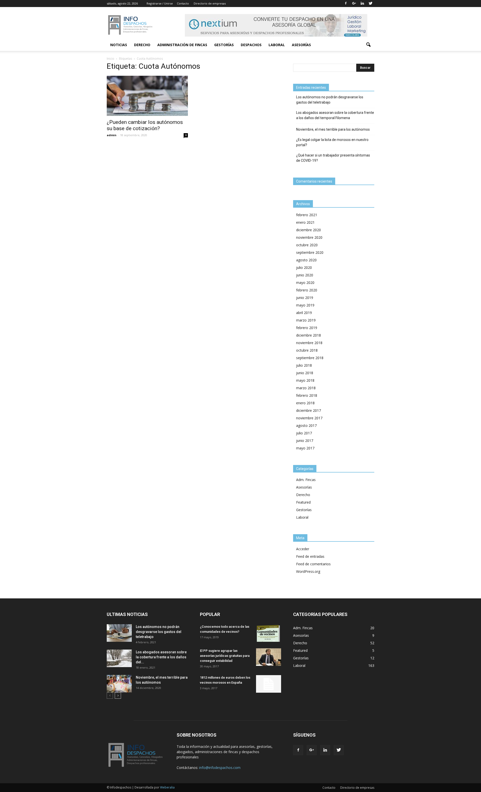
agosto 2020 (306, 260)
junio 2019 (304, 297)
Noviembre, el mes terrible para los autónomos (333, 129)
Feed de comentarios (313, 564)
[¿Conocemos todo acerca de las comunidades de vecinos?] (268, 633)
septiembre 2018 (309, 357)
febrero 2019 (306, 327)
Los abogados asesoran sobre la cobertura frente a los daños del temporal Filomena (335, 115)
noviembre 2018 (309, 342)
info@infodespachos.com (220, 767)
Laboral (277, 44)
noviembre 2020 (309, 237)
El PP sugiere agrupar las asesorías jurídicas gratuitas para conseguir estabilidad (225, 656)
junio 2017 (304, 440)
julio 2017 (304, 433)
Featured (303, 502)
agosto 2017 (306, 425)
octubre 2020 (307, 245)
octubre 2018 (307, 350)
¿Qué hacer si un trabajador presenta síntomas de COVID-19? (333, 158)
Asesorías (301, 44)
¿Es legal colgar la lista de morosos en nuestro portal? (332, 142)
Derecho (142, 44)
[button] (368, 45)
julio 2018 (304, 365)
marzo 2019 (306, 320)
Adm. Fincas (306, 479)
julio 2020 (304, 267)
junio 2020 (304, 275)
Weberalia (167, 787)
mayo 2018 (305, 380)
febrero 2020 (306, 290)
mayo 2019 (305, 305)
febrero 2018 (306, 395)
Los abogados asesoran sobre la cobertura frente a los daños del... (161, 657)
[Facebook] (345, 3)
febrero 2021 (306, 214)
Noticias (118, 44)
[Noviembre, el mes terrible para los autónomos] (119, 683)
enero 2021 (305, 222)
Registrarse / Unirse (160, 3)
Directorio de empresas (210, 3)
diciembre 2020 (308, 229)
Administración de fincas (182, 44)
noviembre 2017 (309, 418)
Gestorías (224, 44)
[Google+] (354, 3)
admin (111, 135)
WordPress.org (308, 571)
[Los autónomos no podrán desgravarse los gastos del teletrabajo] (119, 633)
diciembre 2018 (308, 335)
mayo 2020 (305, 282)
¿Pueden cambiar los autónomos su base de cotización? (145, 125)
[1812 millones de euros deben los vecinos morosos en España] (268, 684)
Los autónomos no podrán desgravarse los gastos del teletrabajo (329, 99)
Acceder (302, 548)
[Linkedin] (362, 3)
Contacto (183, 3)
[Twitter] (370, 3)
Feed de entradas (310, 556)
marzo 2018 (306, 387)
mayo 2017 (305, 448)
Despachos (251, 44)
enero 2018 (305, 403)
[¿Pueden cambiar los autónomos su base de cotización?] (147, 96)
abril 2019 (304, 312)
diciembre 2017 (308, 410)
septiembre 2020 (309, 252)
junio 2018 (304, 372)
